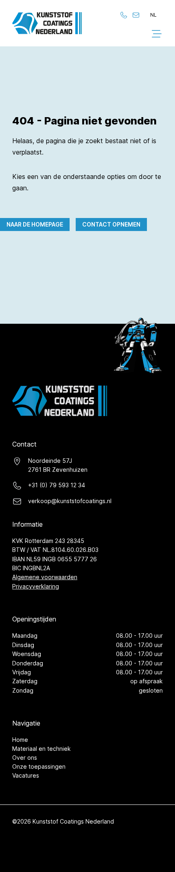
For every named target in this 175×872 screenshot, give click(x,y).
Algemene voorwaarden (44, 576)
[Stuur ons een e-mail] (136, 15)
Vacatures (25, 775)
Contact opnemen (111, 224)
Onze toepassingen (39, 766)
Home (20, 739)
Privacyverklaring (35, 586)
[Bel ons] (124, 15)
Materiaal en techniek (41, 748)
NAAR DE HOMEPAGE (35, 224)
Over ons (24, 757)
